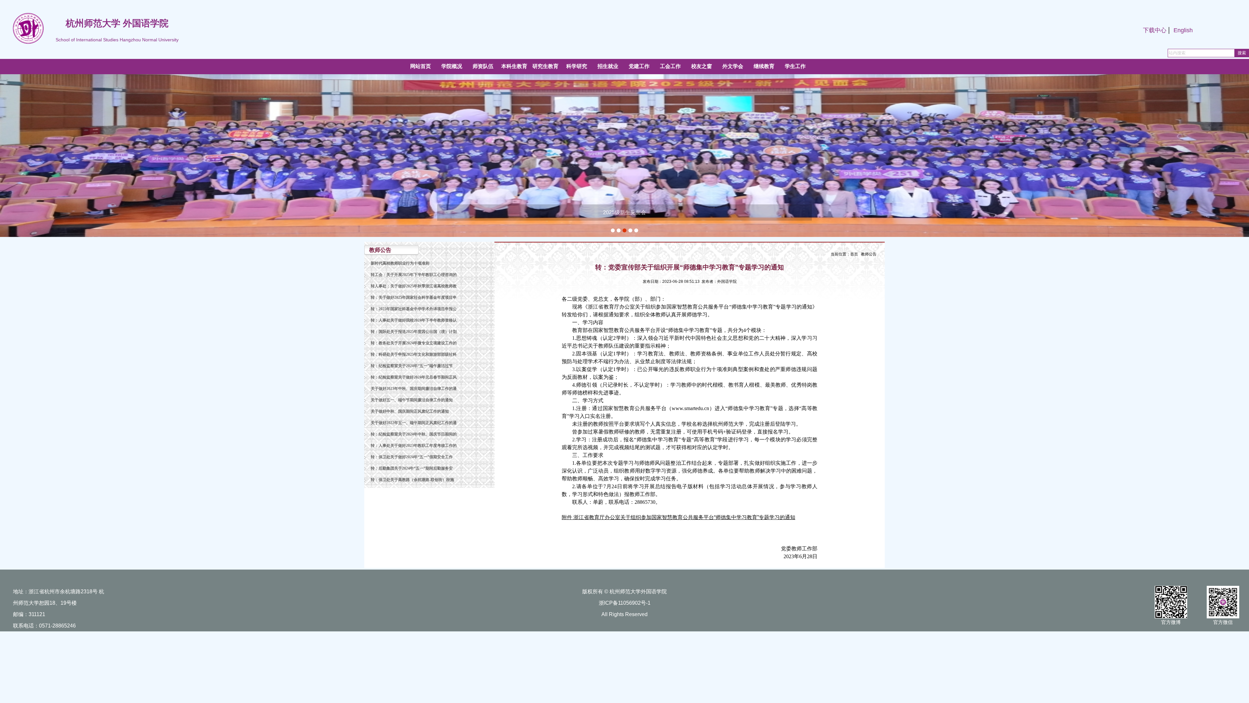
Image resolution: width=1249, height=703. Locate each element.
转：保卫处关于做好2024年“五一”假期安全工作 (412, 457)
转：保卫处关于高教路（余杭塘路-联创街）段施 (412, 479)
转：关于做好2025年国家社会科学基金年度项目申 (414, 297)
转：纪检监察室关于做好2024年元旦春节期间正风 (414, 377)
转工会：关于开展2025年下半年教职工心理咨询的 (414, 274)
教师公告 (869, 254)
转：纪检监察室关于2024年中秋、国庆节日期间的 (414, 434)
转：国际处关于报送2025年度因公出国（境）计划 (414, 331)
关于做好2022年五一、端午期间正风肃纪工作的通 (414, 422)
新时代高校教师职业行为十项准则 (400, 263)
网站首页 (420, 66)
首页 (854, 254)
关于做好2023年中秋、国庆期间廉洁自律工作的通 (414, 388)
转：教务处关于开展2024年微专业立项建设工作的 (414, 343)
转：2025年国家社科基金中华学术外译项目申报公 (414, 309)
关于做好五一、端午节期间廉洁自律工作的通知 (412, 400)
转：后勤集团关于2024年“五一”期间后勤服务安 (412, 468)
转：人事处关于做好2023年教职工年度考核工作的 (414, 445)
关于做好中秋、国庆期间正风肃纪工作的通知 (410, 411)
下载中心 (1154, 30)
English (1183, 30)
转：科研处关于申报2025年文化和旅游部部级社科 (414, 354)
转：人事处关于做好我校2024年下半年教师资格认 (414, 320)
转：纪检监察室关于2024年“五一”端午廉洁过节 (412, 366)
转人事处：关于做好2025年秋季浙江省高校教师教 (414, 286)
